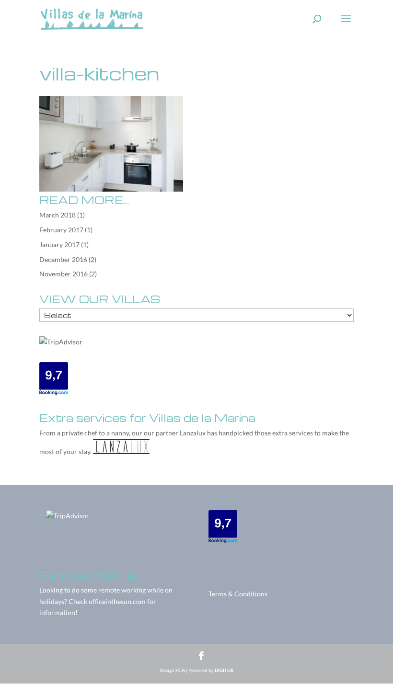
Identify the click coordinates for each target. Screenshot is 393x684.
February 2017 (61, 230)
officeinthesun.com (117, 601)
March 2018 (57, 215)
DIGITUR (224, 670)
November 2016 (63, 274)
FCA (180, 670)
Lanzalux (193, 433)
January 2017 (59, 244)
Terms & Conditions (237, 594)
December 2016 (63, 259)
